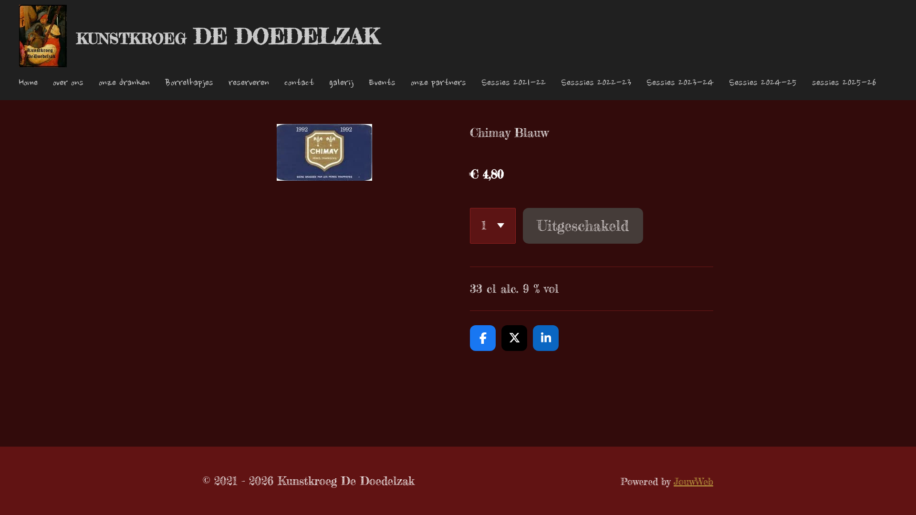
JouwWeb (693, 481)
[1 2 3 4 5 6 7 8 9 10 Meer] (493, 226)
